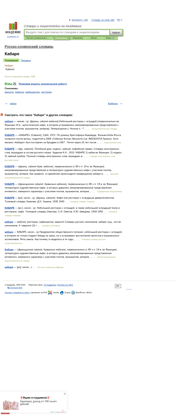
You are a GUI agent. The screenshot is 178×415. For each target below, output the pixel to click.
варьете (9, 92)
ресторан (46, 92)
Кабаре (9, 249)
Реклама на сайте (65, 285)
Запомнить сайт (80, 20)
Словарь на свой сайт (103, 20)
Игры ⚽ (110, 38)
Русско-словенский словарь (38, 38)
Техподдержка (50, 285)
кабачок (19, 92)
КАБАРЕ (9, 135)
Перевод (26, 60)
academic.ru (13, 37)
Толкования (61, 38)
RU (118, 20)
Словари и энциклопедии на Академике (53, 26)
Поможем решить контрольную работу (43, 83)
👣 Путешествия (14, 288)
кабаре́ (9, 267)
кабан (13, 103)
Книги (94, 38)
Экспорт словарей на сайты (17, 292)
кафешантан (32, 92)
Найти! (116, 32)
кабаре (9, 121)
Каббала (113, 103)
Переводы (78, 38)
